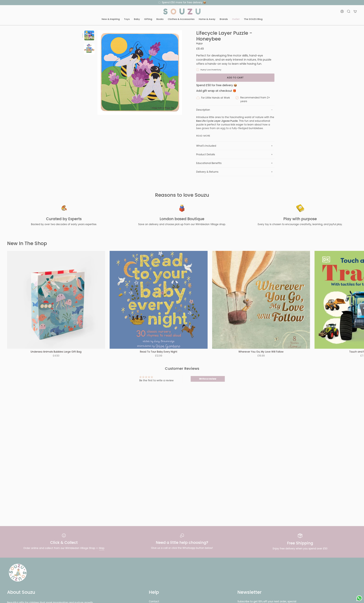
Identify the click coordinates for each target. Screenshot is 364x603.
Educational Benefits (209, 163)
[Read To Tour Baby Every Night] (159, 300)
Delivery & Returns (207, 172)
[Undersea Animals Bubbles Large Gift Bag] (56, 300)
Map (101, 548)
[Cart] (355, 11)
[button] (111, 19)
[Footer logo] (17, 573)
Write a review (207, 378)
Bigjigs (199, 43)
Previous (97, 72)
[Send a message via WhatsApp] (359, 598)
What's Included (206, 145)
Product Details (205, 154)
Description (203, 109)
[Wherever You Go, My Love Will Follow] (261, 300)
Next (360, 300)
